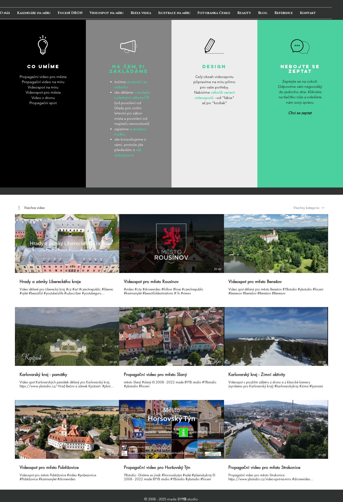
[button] (32, 208)
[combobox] (308, 208)
